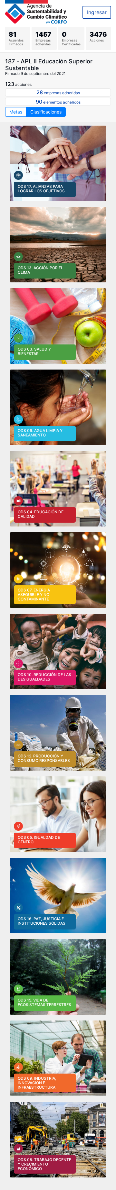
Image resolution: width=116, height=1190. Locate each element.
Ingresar (97, 12)
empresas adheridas (58, 92)
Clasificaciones (46, 111)
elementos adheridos (58, 101)
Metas (15, 111)
